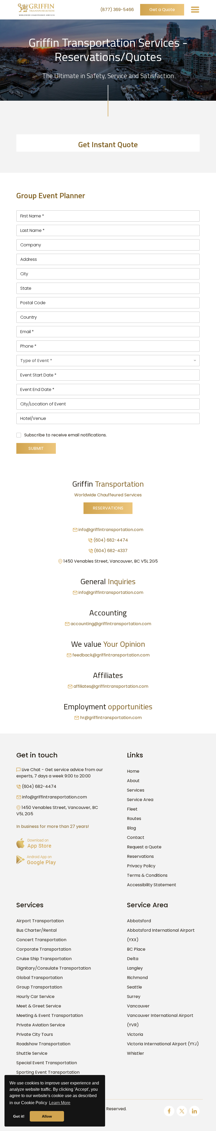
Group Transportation (39, 987)
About (133, 781)
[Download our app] (36, 860)
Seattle (134, 987)
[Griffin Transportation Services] (36, 9)
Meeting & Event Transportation (49, 1015)
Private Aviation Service (40, 1025)
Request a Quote (144, 847)
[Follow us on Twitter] (181, 1111)
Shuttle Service (31, 1053)
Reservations (108, 508)
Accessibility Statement (151, 885)
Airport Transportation (40, 921)
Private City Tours (34, 1034)
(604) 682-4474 (111, 540)
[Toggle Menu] (195, 9)
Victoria (135, 1034)
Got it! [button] (18, 1116)
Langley (135, 968)
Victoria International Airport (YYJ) (163, 1044)
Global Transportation (39, 978)
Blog (131, 828)
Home (133, 771)
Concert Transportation (41, 940)
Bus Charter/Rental (36, 930)
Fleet (132, 809)
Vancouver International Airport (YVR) (160, 1020)
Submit (36, 448)
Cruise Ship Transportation (44, 959)
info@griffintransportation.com (110, 530)
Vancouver (138, 1006)
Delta (132, 959)
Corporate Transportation (43, 949)
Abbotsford (139, 921)
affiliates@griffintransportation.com (110, 686)
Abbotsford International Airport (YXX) (161, 935)
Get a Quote (162, 10)
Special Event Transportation (46, 1063)
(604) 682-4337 (110, 551)
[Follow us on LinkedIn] (194, 1111)
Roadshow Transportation (43, 1044)
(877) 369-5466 (117, 10)
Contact (135, 837)
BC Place (136, 949)
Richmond (137, 978)
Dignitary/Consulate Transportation (53, 968)
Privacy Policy (141, 866)
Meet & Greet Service (38, 1006)
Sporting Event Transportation (48, 1072)
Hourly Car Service (35, 997)
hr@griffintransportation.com (111, 718)
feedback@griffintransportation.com (111, 655)
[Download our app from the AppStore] (33, 843)
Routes (134, 819)
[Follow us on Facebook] (169, 1111)
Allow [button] (47, 1116)
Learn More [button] (59, 1103)
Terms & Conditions (147, 875)
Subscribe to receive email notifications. (65, 435)
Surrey (133, 997)
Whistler (135, 1053)
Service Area (140, 800)
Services (135, 790)
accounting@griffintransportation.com (111, 624)
